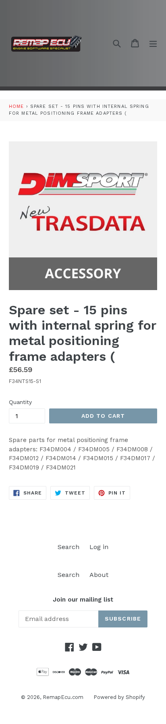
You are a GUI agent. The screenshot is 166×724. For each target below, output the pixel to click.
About (98, 575)
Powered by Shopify (119, 697)
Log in (98, 547)
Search (68, 547)
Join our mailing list (83, 599)
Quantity (20, 402)
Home (16, 106)
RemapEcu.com (63, 697)
